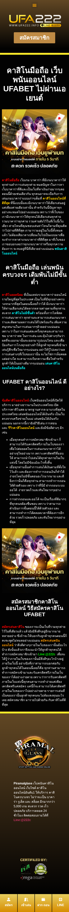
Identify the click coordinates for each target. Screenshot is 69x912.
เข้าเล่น (26, 905)
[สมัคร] (8, 899)
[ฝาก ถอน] (43, 899)
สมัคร (9, 905)
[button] (34, 5)
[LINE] (60, 899)
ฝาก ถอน (43, 905)
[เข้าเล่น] (26, 899)
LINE (60, 905)
